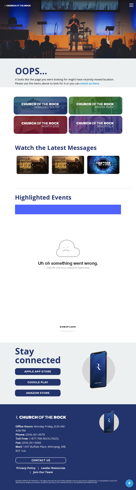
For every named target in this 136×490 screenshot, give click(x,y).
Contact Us (40, 460)
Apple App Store (37, 371)
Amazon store (38, 393)
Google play (37, 382)
